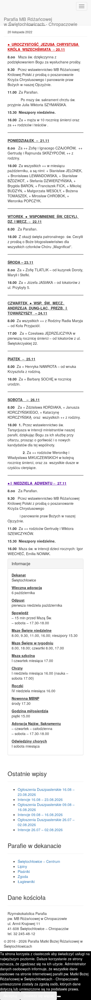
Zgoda (23, 876)
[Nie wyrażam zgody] (59, 996)
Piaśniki (24, 871)
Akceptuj (10, 995)
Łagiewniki (26, 881)
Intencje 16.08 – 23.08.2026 (40, 799)
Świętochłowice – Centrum (39, 861)
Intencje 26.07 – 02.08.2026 (40, 829)
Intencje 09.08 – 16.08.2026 (40, 814)
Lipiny (22, 866)
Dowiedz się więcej (39, 995)
